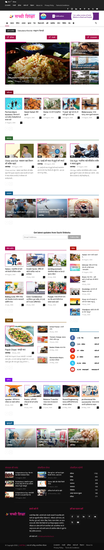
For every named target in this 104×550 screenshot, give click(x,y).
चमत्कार (75, 62)
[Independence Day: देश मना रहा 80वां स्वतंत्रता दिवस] (9, 475)
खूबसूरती (9, 423)
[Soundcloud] (89, 9)
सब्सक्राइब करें (95, 369)
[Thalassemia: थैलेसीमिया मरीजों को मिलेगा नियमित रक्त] (52, 437)
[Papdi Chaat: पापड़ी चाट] (19, 336)
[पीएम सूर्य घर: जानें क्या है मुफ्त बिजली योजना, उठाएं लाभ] (42, 475)
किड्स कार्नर (41, 23)
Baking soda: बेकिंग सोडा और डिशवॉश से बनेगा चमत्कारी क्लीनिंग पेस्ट (14, 299)
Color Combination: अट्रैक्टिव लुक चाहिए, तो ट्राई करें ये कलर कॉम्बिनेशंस (35, 299)
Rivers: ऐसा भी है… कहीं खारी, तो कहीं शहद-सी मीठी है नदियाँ (90, 279)
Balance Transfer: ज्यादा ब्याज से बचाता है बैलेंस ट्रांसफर (51, 401)
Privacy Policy (49, 5)
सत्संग (85, 193)
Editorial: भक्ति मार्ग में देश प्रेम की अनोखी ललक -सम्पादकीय (89, 267)
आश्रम (78, 193)
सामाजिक (52, 23)
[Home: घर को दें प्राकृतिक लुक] (52, 104)
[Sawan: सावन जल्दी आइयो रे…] (75, 257)
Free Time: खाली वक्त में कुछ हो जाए (20, 212)
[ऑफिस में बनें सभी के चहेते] (42, 493)
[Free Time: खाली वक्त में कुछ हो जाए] (20, 208)
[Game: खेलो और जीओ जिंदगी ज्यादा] (42, 484)
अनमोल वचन (61, 193)
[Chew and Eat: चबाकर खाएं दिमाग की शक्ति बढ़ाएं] (19, 150)
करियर (9, 380)
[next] (96, 30)
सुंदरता (29, 23)
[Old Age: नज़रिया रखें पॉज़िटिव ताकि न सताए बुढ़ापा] (84, 150)
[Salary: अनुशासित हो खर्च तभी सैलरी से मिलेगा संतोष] (14, 260)
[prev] (92, 30)
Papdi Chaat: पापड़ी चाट (15, 349)
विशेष (73, 248)
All (49, 138)
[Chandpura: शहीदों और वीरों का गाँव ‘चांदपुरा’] (75, 312)
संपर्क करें (25, 5)
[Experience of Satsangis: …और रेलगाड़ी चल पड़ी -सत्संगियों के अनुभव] (85, 63)
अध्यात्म (23, 23)
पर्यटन (58, 23)
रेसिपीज (64, 23)
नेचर (34, 23)
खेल (69, 23)
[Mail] (80, 9)
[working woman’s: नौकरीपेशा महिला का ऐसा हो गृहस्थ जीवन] (57, 260)
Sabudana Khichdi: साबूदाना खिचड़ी (31, 31)
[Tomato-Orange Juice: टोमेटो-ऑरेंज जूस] (43, 339)
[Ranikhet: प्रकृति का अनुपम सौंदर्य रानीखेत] (85, 77)
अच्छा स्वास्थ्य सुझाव (60, 138)
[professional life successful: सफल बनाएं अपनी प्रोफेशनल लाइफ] (90, 391)
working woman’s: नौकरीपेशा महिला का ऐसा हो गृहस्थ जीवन (56, 271)
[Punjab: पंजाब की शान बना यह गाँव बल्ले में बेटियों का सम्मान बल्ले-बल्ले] (57, 288)
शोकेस (7, 156)
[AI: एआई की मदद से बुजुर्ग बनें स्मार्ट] (52, 150)
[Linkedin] (76, 9)
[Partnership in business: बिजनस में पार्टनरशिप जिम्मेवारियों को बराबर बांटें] (13, 104)
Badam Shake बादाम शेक (57, 347)
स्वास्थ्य (12, 23)
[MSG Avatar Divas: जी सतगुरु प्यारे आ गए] (83, 208)
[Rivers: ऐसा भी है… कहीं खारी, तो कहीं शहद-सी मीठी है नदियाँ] (75, 279)
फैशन (85, 423)
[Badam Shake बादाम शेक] (43, 349)
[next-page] (10, 128)
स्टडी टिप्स (74, 380)
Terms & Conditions (62, 5)
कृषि (47, 23)
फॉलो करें (96, 344)
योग (86, 138)
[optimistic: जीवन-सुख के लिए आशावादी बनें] (83, 437)
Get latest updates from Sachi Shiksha (52, 233)
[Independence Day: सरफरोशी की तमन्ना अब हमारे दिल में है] (9, 495)
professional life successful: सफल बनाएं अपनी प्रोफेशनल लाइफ (90, 401)
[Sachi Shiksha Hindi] (15, 514)
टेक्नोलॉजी (84, 380)
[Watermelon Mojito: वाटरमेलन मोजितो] (43, 360)
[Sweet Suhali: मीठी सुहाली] (32, 104)
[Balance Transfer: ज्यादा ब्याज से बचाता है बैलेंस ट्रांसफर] (52, 391)
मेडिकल (79, 138)
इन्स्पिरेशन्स (64, 380)
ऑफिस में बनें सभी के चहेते (55, 491)
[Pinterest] (84, 9)
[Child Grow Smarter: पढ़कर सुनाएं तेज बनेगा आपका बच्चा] (85, 49)
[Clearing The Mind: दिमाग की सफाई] (20, 437)
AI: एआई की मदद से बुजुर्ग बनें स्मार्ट (51, 160)
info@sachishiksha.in (46, 536)
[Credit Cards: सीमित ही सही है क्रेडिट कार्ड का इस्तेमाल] (35, 260)
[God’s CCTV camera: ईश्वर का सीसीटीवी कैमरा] (52, 208)
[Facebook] (68, 9)
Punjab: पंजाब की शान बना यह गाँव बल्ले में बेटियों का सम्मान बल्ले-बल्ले (56, 299)
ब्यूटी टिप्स (66, 423)
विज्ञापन (32, 5)
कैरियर (17, 23)
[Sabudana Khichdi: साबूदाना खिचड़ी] (37, 63)
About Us (39, 5)
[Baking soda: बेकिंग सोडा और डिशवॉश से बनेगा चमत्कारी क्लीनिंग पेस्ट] (14, 288)
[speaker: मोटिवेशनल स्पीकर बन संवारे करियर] (13, 391)
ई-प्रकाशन (7, 5)
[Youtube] (97, 9)
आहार (71, 138)
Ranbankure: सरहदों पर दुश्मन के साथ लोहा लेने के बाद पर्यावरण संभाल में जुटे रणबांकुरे (24, 484)
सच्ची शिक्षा (10, 81)
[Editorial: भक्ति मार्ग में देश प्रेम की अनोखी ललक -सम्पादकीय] (75, 267)
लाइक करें (96, 338)
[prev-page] (6, 128)
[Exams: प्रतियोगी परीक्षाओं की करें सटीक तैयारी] (32, 391)
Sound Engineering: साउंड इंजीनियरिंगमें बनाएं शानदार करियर (71, 401)
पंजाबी (14, 5)
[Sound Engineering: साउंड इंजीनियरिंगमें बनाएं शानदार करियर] (71, 391)
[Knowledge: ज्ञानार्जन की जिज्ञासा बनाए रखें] (75, 291)
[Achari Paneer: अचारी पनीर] (43, 329)
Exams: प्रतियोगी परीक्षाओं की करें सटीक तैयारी (31, 401)
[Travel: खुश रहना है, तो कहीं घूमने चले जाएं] (71, 104)
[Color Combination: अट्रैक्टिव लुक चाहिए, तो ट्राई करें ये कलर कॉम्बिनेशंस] (35, 288)
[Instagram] (72, 9)
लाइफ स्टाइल (76, 423)
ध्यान (70, 193)
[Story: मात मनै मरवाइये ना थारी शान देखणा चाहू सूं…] (75, 301)
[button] (96, 23)
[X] (93, 9)
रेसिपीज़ (9, 320)
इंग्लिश (19, 5)
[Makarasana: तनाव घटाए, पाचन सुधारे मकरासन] (90, 104)
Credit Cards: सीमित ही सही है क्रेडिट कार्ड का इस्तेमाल (34, 271)
